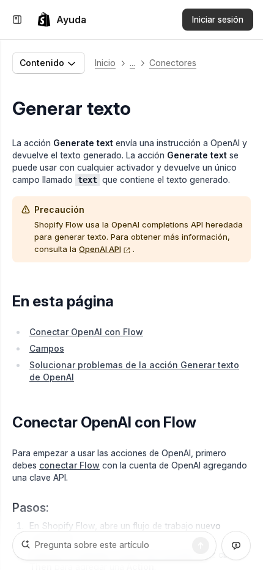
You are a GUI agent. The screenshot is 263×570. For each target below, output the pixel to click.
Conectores (172, 62)
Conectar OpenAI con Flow (86, 332)
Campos (46, 348)
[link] (61, 19)
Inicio (105, 62)
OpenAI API (100, 249)
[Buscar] (200, 545)
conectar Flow (69, 465)
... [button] (132, 62)
